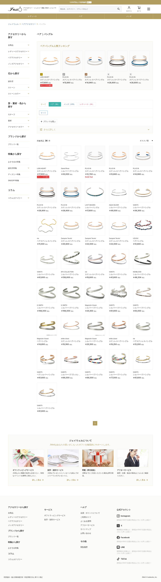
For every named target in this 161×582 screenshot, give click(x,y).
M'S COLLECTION (67, 272)
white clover (65, 339)
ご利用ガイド (85, 517)
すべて (43, 104)
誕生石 (10, 81)
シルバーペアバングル (70, 171)
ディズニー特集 (14, 174)
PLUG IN (66, 77)
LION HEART (44, 77)
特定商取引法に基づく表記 (33, 577)
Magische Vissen (91, 305)
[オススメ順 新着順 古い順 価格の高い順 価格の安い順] (146, 140)
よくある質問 (85, 521)
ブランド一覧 (13, 144)
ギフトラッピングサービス (54, 515)
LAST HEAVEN (90, 205)
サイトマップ (85, 529)
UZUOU (135, 238)
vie (38, 238)
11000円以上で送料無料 (80, 2)
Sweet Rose (65, 168)
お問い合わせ (85, 533)
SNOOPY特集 (13, 180)
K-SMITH (40, 305)
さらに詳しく (48, 129)
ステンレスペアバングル (49, 80)
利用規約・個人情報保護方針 (13, 577)
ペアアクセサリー (15, 521)
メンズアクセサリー (16, 525)
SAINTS (135, 205)
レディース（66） (87, 104)
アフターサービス (87, 525)
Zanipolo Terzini (66, 238)
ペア (80, 16)
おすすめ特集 (13, 548)
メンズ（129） (69, 104)
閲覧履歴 (84, 547)
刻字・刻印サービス (52, 520)
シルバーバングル (92, 207)
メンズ (128, 16)
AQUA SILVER (114, 205)
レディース (32, 16)
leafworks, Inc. (152, 577)
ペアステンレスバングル (46, 241)
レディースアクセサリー (17, 517)
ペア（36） (54, 104)
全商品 (10, 513)
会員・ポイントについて (90, 513)
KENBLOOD (137, 272)
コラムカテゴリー (15, 559)
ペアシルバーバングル (46, 375)
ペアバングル (138, 241)
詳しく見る (36, 480)
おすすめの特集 (14, 162)
